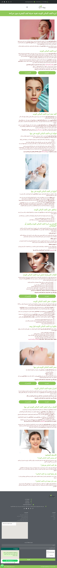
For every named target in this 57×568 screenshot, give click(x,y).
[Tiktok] (2, 2)
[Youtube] (4, 2)
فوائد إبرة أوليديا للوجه (49, 64)
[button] (27, 7)
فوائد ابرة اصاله (44, 151)
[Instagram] (9, 2)
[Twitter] (6, 2)
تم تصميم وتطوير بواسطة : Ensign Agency (8, 566)
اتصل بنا (47, 72)
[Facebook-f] (11, 2)
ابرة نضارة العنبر (40, 129)
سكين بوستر (52, 250)
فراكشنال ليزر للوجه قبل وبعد (33, 339)
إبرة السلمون (43, 421)
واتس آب (27, 72)
